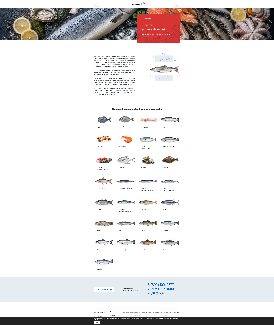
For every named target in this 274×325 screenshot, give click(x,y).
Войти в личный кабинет (104, 289)
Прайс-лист (116, 5)
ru (95, 5)
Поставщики (126, 5)
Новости (159, 5)
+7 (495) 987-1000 (160, 289)
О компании (150, 5)
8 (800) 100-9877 (160, 285)
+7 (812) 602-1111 (158, 293)
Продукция (106, 5)
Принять (97, 322)
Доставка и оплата (113, 312)
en (98, 5)
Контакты (168, 5)
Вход (177, 5)
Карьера (112, 315)
